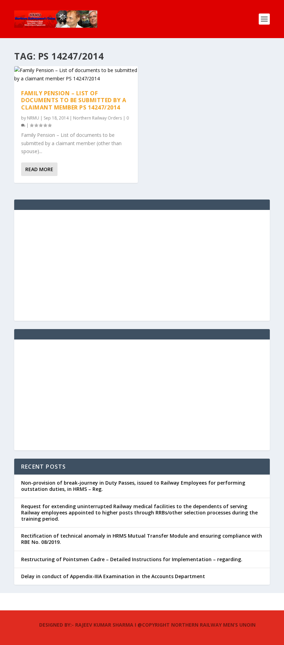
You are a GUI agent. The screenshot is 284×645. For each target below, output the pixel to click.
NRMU (33, 118)
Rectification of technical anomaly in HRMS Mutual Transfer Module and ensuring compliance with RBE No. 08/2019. (141, 538)
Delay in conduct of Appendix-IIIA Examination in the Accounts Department (113, 576)
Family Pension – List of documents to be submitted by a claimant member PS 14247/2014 (73, 100)
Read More (39, 169)
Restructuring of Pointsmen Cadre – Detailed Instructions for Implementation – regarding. (131, 559)
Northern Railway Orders (97, 118)
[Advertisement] (142, 265)
